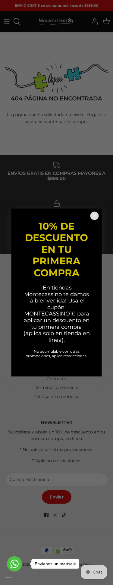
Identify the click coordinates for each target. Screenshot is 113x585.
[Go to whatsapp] (14, 563)
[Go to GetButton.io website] (14, 577)
